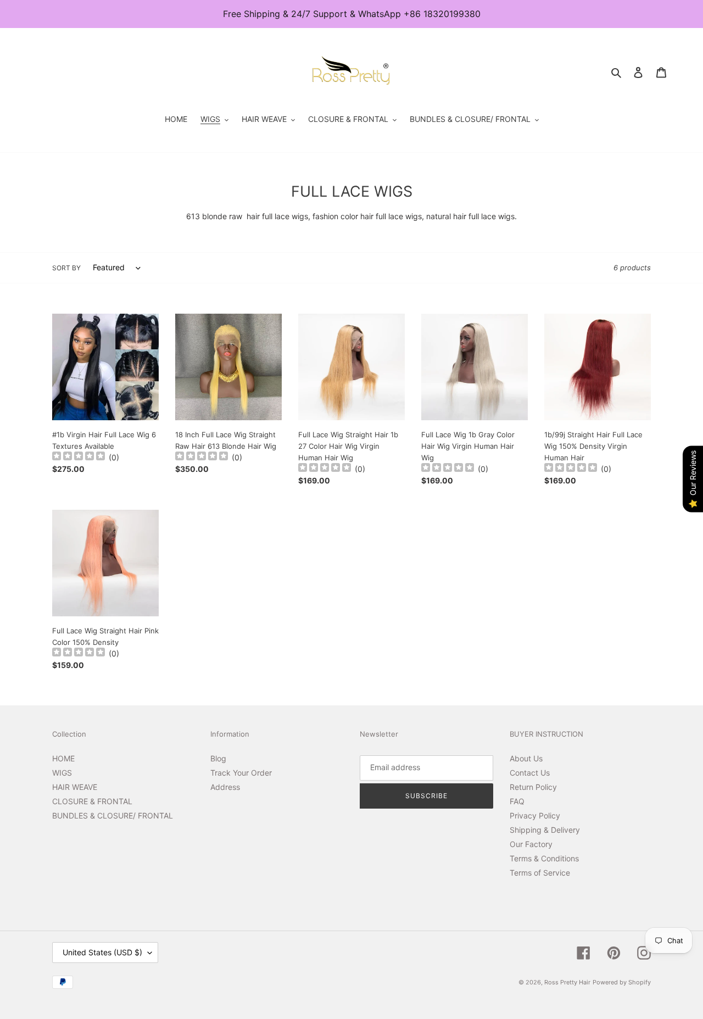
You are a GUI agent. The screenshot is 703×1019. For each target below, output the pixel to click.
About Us (526, 758)
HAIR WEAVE (74, 787)
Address (225, 787)
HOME (63, 758)
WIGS (62, 772)
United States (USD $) (102, 952)
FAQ (517, 801)
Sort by (66, 268)
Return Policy (533, 787)
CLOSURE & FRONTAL (92, 801)
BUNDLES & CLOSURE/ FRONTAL (112, 815)
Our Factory (531, 844)
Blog (218, 758)
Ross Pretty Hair (567, 982)
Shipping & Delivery (545, 829)
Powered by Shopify (622, 982)
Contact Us (530, 772)
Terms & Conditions (544, 858)
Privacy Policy (535, 815)
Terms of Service (540, 872)
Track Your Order (241, 772)
